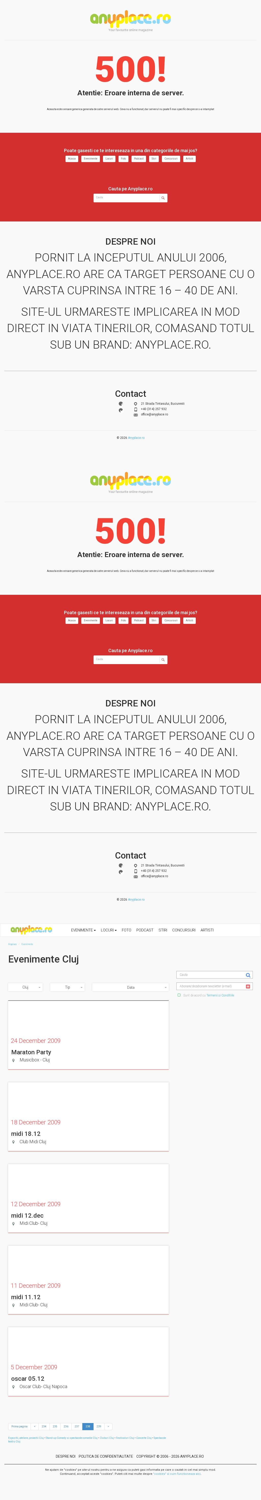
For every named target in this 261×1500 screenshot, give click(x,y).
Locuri (109, 158)
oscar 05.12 (27, 1378)
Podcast (138, 158)
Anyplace (130, 19)
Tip (67, 987)
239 (99, 1426)
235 (55, 1426)
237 (77, 1426)
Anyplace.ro (136, 438)
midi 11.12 (26, 1297)
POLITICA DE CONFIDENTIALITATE (106, 1456)
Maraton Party (31, 1052)
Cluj (25, 987)
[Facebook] (121, 404)
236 (66, 1426)
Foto (123, 158)
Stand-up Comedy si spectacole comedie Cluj (72, 1438)
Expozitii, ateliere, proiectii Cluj (26, 1438)
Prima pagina (19, 1426)
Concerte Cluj (144, 1438)
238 (88, 1426)
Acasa (72, 158)
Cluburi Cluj (107, 1438)
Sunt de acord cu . (208, 995)
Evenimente (90, 158)
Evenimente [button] (82, 930)
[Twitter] (121, 410)
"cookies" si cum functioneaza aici (177, 1474)
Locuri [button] (108, 930)
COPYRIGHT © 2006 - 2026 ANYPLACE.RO (170, 1456)
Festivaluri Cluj (125, 1438)
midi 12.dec (27, 1215)
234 (44, 1426)
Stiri (154, 158)
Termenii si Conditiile (220, 995)
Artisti (189, 158)
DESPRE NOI (65, 1456)
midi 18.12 (26, 1133)
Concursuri (171, 158)
